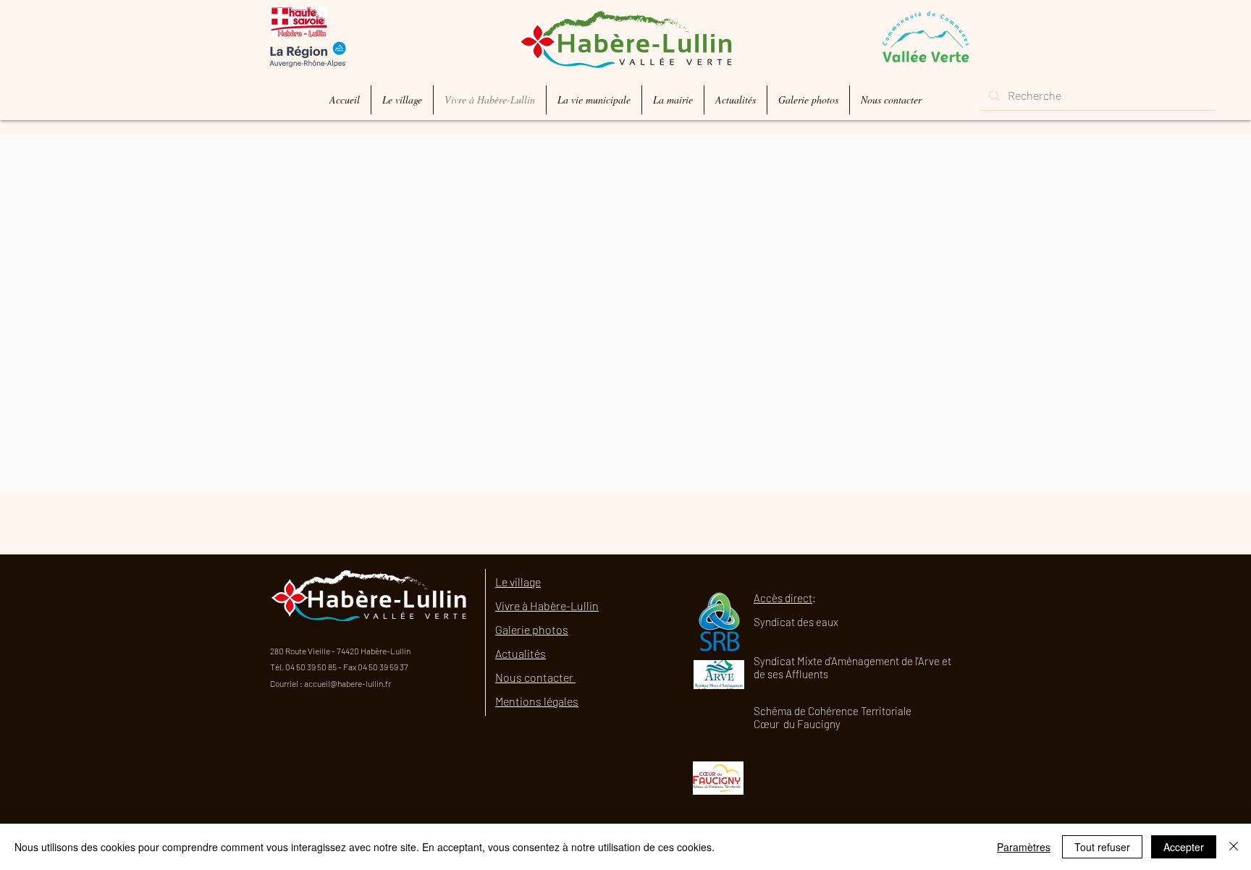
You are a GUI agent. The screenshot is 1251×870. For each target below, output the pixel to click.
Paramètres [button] (1023, 847)
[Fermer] (1233, 846)
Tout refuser (1102, 847)
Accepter (1183, 847)
